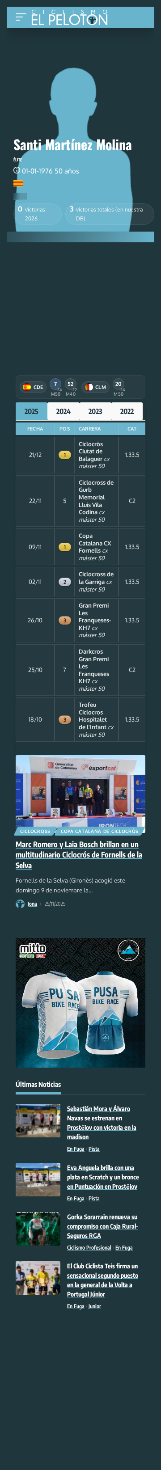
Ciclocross (35, 831)
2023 (95, 411)
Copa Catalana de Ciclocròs (100, 831)
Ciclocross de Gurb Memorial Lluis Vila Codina (96, 497)
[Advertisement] (80, 303)
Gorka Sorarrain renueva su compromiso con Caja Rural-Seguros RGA (102, 1226)
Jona (32, 903)
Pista (94, 1148)
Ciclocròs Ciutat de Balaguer (91, 451)
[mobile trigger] (23, 17)
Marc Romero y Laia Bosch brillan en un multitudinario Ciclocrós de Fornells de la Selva (79, 854)
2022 (127, 411)
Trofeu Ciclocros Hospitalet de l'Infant (93, 716)
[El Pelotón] (72, 18)
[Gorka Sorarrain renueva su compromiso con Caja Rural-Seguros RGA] (38, 1229)
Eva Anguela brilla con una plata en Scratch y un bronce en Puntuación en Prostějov (103, 1177)
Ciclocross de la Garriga (96, 577)
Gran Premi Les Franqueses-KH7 (95, 616)
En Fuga (76, 1148)
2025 (31, 411)
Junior (95, 1306)
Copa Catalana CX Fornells (95, 543)
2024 (63, 411)
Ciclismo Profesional (89, 1247)
